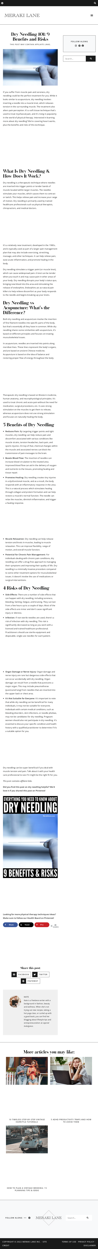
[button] (95, 3)
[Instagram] (76, 46)
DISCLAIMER (90, 1245)
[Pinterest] (2, 3)
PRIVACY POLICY (86, 1242)
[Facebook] (83, 46)
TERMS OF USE (69, 1242)
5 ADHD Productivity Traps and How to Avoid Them (71, 1120)
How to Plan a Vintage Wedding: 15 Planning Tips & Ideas (27, 1189)
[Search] (90, 58)
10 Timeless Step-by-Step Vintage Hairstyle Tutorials (27, 1120)
